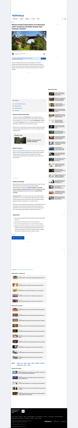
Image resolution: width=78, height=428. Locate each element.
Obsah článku (16, 100)
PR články (32, 418)
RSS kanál (45, 416)
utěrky (25, 365)
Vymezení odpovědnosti (59, 416)
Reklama (20, 416)
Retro (38, 18)
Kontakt (40, 418)
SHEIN (25, 363)
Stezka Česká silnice (24, 120)
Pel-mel (33, 18)
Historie (21, 18)
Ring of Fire (37, 363)
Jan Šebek (16, 54)
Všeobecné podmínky (31, 416)
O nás (13, 416)
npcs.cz (19, 269)
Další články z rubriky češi (18, 273)
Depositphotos (26, 424)
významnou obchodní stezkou (26, 152)
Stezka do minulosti (18, 108)
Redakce (16, 416)
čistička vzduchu (20, 365)
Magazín (27, 18)
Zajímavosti (15, 18)
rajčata (29, 365)
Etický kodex (27, 418)
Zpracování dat (51, 416)
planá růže (42, 363)
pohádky (28, 190)
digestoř (29, 363)
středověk (21, 197)
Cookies (24, 416)
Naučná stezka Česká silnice (20, 103)
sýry (22, 363)
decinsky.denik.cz (30, 269)
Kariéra (36, 418)
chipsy (33, 363)
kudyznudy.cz (23, 269)
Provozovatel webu (39, 416)
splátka (18, 363)
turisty (27, 122)
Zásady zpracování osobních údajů (17, 418)
